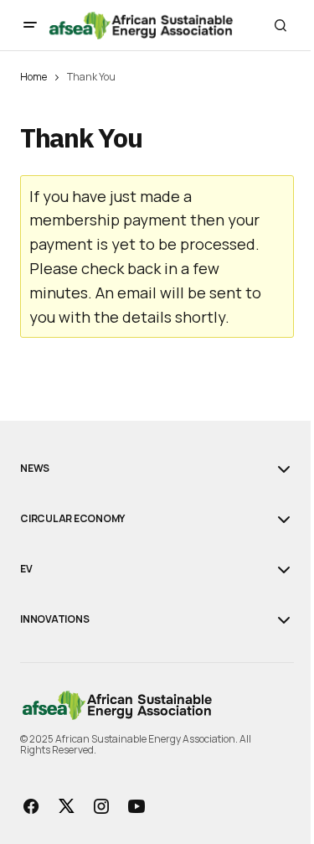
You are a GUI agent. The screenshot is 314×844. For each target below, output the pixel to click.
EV (26, 569)
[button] (30, 25)
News (34, 468)
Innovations (54, 619)
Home (33, 77)
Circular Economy (72, 519)
